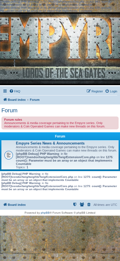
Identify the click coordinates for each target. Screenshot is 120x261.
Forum (9, 110)
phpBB (45, 212)
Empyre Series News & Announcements (50, 143)
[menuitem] (14, 91)
